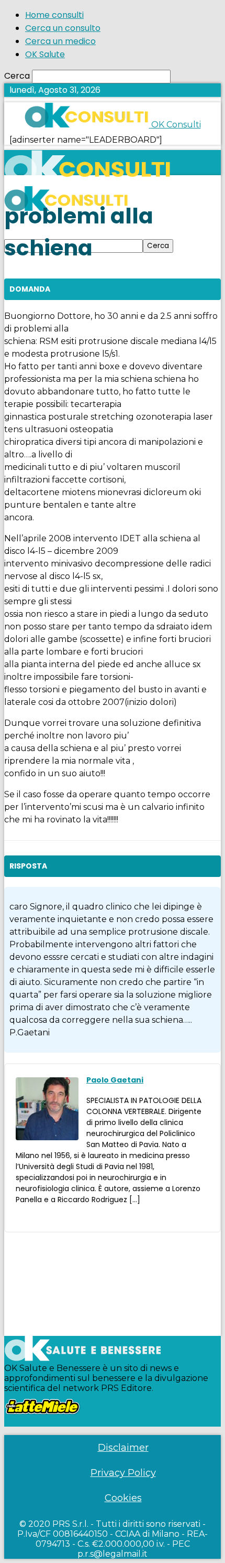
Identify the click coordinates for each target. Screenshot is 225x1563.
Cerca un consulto (62, 28)
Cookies (123, 1498)
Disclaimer (123, 1447)
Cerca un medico (60, 41)
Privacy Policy (123, 1473)
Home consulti (54, 15)
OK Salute (45, 54)
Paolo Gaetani (114, 1080)
